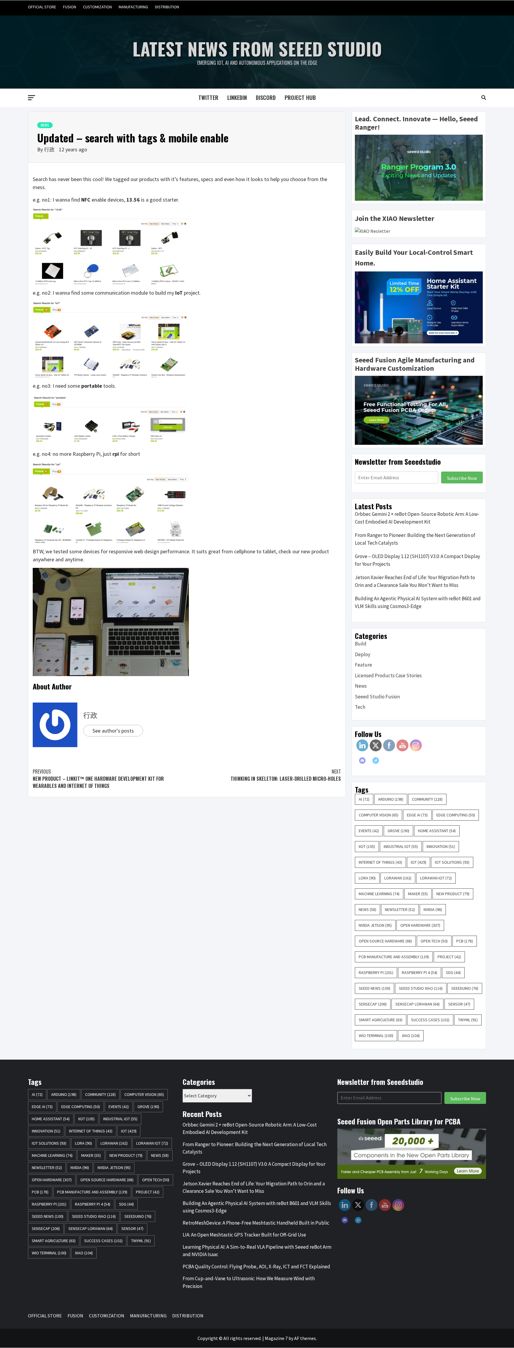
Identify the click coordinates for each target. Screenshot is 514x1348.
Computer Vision (378, 815)
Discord (266, 97)
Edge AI (417, 815)
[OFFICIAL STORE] (435, 7)
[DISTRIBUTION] (481, 7)
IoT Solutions (452, 862)
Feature (363, 665)
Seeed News (374, 988)
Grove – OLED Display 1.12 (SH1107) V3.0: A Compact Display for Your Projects (417, 560)
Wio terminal (376, 1035)
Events (369, 830)
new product (452, 893)
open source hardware (385, 941)
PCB (464, 941)
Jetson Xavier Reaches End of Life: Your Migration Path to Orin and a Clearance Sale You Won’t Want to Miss (415, 581)
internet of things (380, 862)
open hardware (420, 925)
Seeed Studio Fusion (377, 696)
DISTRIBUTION (167, 7)
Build (360, 643)
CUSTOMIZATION (97, 7)
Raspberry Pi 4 (419, 972)
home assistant (437, 830)
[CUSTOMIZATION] (458, 7)
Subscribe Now (462, 478)
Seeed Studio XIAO (421, 988)
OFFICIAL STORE (42, 7)
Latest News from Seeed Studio (257, 48)
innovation (441, 846)
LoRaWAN (397, 878)
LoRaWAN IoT (436, 878)
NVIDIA (433, 909)
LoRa (367, 878)
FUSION (69, 7)
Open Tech (434, 941)
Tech (360, 707)
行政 (50, 149)
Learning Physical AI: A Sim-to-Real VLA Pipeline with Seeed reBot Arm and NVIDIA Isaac (257, 1251)
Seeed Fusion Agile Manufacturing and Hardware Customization (415, 364)
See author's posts (113, 730)
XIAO (411, 1035)
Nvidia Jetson (375, 925)
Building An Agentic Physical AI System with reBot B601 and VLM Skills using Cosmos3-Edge (418, 602)
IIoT (367, 846)
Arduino (390, 799)
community (427, 799)
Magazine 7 (276, 1338)
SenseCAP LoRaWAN (417, 1004)
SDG (453, 972)
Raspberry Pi (376, 972)
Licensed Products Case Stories (388, 675)
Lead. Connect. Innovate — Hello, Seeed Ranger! (416, 123)
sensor (459, 1004)
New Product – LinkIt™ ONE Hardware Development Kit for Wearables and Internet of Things (98, 778)
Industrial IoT (401, 846)
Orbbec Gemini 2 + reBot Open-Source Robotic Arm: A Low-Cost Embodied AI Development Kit (417, 518)
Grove (398, 830)
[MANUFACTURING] (469, 7)
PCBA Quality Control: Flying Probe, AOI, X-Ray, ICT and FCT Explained (256, 1266)
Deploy (362, 654)
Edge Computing (455, 815)
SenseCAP (373, 1004)
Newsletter (400, 909)
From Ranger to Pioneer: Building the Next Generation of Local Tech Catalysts (415, 539)
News (45, 125)
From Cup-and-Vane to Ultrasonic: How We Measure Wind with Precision (249, 1282)
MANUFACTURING (133, 7)
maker (418, 893)
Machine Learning (379, 893)
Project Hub (300, 97)
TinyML (468, 1019)
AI (364, 799)
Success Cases (430, 1019)
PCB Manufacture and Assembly (394, 956)
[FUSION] (447, 7)
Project (449, 956)
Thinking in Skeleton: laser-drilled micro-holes (286, 775)
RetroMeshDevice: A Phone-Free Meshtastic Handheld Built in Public (256, 1223)
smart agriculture (380, 1019)
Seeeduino (464, 988)
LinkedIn (237, 97)
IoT (418, 862)
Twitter (208, 97)
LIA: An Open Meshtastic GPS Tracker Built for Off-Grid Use (244, 1234)
